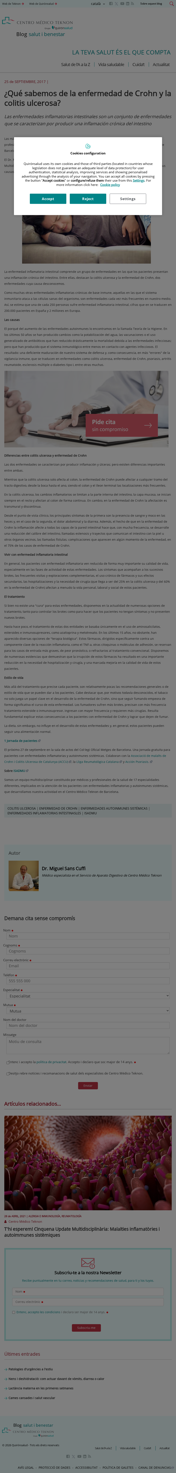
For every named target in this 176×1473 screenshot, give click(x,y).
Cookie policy (110, 185)
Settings (127, 198)
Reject (88, 198)
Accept (48, 198)
